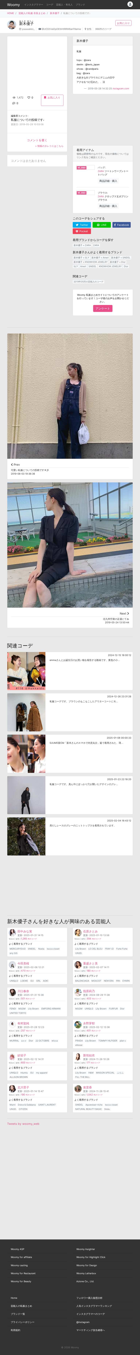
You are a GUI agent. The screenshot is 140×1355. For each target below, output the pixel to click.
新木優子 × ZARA (82, 245)
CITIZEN (23, 1109)
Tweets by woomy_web (23, 1124)
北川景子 (23, 1087)
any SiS (14, 953)
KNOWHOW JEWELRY (110, 266)
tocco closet (53, 948)
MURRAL (14, 1040)
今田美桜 (23, 963)
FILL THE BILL (82, 1077)
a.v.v (23, 1040)
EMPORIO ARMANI (51, 1008)
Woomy (13, 5)
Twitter (83, 224)
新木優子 (54, 13)
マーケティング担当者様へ (90, 1330)
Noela (41, 948)
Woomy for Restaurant (23, 1273)
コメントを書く (37, 140)
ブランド (80, 4)
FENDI (13, 1008)
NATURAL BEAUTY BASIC (88, 1109)
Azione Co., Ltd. (85, 1281)
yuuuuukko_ (28, 29)
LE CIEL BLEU (95, 948)
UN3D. (78, 953)
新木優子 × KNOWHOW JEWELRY (91, 262)
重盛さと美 (90, 963)
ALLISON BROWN (19, 1077)
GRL (38, 980)
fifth (118, 980)
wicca (55, 1040)
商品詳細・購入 (108, 180)
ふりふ (120, 1072)
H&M (91, 1072)
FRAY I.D (109, 948)
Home (14, 1298)
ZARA (101, 171)
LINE (103, 224)
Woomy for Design (86, 1265)
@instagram (83, 1322)
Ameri (83, 266)
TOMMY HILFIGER (107, 1040)
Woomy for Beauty (21, 1281)
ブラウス (102, 192)
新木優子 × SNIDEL (120, 257)
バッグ (101, 167)
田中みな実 (25, 931)
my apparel (41, 1072)
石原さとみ (90, 931)
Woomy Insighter (85, 1249)
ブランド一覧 (18, 1314)
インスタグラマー (33, 4)
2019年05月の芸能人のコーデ (88, 281)
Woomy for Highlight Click (90, 1257)
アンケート (103, 308)
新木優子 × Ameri (100, 257)
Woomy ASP (17, 1249)
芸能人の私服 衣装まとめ (32, 13)
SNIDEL (92, 266)
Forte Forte (121, 948)
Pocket (83, 231)
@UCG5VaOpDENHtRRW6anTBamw (61, 29)
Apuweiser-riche (93, 1104)
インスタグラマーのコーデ (90, 1314)
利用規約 (15, 1330)
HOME (10, 13)
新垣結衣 (89, 1055)
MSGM (22, 1008)
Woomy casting (19, 1265)
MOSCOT (96, 980)
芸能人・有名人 (64, 4)
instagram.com (121, 88)
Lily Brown (80, 948)
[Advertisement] (103, 119)
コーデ (49, 4)
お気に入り (123, 23)
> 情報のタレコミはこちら (49, 146)
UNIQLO (14, 980)
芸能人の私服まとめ (21, 1306)
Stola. (107, 1109)
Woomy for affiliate (21, 1257)
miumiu (24, 1072)
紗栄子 (22, 1055)
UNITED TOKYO (18, 1013)
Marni (12, 1104)
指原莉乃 (89, 991)
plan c (123, 1040)
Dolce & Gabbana (27, 1104)
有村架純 (23, 1023)
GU (32, 980)
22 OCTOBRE (42, 1040)
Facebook (122, 224)
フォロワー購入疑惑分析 (89, 1298)
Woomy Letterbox (86, 1273)
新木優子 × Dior (117, 262)
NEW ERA (109, 980)
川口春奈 (23, 991)
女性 (89, 29)
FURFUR (113, 1008)
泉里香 (87, 1087)
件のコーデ (29, 939)
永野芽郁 (89, 1023)
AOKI (45, 980)
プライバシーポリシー (22, 1322)
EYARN (126, 980)
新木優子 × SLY (81, 257)
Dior (126, 266)
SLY (76, 266)
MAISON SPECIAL (105, 1072)
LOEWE (24, 980)
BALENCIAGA (82, 980)
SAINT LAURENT (47, 1104)
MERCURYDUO (18, 948)
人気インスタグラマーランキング (94, 1306)
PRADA (79, 1040)
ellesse (78, 1045)
